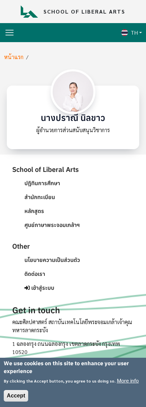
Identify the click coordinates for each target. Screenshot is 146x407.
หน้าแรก (13, 56)
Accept (16, 396)
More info (128, 380)
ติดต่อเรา (34, 273)
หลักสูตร (34, 211)
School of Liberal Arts (84, 11)
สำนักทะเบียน (39, 197)
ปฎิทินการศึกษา (42, 183)
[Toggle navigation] (9, 32)
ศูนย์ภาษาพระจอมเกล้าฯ (52, 225)
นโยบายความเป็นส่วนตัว (52, 259)
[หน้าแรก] (32, 11)
